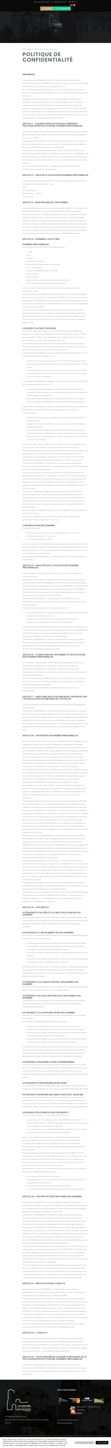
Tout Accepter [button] (102, 1443)
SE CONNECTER (64, 8)
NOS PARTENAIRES (43, 2)
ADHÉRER (48, 8)
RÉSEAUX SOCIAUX (60, 2)
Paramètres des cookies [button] (84, 1443)
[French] (74, 5)
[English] (71, 5)
